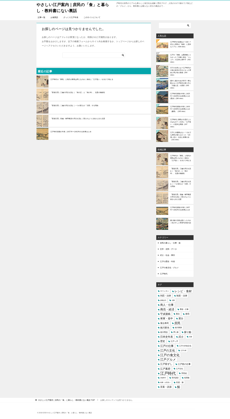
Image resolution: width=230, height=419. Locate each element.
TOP (66, 400)
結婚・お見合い (165, 382)
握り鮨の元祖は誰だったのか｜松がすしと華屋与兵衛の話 (180, 221)
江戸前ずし (166, 364)
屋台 (180, 318)
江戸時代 (163, 274)
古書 (173, 300)
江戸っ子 (174, 341)
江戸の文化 (167, 350)
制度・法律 (181, 296)
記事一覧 (41, 17)
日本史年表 (166, 336)
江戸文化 (179, 369)
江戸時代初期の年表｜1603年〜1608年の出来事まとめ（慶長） (180, 109)
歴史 (162, 341)
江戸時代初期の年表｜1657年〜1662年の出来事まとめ (70, 132)
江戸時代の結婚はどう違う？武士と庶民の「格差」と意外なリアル (180, 44)
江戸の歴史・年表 (167, 261)
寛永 (178, 314)
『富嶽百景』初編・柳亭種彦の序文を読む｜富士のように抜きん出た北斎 (77, 119)
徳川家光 (164, 327)
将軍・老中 (166, 318)
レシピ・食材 (183, 291)
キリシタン (164, 291)
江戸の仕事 (167, 345)
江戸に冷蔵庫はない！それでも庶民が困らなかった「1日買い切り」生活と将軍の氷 (180, 136)
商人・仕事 (167, 304)
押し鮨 (175, 332)
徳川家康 (178, 328)
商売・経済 (167, 309)
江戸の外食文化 (185, 346)
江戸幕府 (165, 368)
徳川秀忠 (164, 332)
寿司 (187, 314)
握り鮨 (187, 332)
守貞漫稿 (165, 314)
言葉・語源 (166, 387)
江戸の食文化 (170, 355)
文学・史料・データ (168, 249)
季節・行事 (184, 309)
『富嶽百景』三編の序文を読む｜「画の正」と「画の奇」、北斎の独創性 (77, 92)
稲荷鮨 (186, 378)
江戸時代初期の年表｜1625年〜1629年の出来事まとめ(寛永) (180, 96)
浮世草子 (163, 378)
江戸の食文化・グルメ (169, 268)
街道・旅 (180, 382)
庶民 (177, 323)
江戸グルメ (168, 359)
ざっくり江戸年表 (70, 17)
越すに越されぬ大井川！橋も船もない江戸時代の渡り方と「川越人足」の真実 (180, 84)
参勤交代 (163, 300)
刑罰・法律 (165, 296)
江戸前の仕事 (184, 364)
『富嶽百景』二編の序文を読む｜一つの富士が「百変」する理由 (74, 105)
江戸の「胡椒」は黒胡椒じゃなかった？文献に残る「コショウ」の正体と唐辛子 (180, 58)
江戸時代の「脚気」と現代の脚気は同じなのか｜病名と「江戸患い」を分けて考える (81, 79)
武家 (190, 336)
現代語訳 (175, 378)
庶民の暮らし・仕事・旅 (170, 243)
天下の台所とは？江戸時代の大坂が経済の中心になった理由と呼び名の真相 (180, 71)
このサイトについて (92, 17)
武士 (181, 336)
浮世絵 (184, 373)
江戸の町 (183, 350)
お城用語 (54, 17)
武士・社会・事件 (167, 255)
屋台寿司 (164, 323)
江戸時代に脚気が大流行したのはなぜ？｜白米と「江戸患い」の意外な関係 (180, 123)
